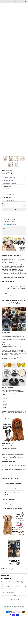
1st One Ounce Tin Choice (7, 174)
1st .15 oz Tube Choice (6, 186)
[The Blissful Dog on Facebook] (12, 599)
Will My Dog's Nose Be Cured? (13, 504)
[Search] (23, 1)
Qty (2, 203)
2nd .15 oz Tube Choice (7, 191)
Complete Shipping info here (10, 224)
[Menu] (0, 1)
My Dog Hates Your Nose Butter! (13, 508)
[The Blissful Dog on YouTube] (18, 599)
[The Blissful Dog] (14, 1)
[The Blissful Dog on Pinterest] (16, 599)
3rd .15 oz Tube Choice (6, 197)
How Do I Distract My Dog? (12, 488)
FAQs (4, 228)
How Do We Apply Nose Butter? (13, 483)
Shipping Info (6, 216)
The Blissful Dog (9, 606)
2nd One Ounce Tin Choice (7, 180)
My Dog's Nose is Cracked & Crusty (12, 493)
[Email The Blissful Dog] (9, 599)
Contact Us (5, 232)
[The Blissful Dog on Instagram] (14, 599)
